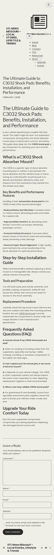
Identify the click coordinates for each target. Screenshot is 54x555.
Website (6, 511)
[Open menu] (48, 5)
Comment (8, 458)
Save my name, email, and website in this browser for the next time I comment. (25, 524)
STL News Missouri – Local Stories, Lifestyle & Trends (13, 36)
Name (6, 488)
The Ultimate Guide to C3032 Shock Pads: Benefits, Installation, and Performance (27, 85)
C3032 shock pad (27, 313)
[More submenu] (39, 59)
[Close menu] (29, 36)
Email (6, 500)
